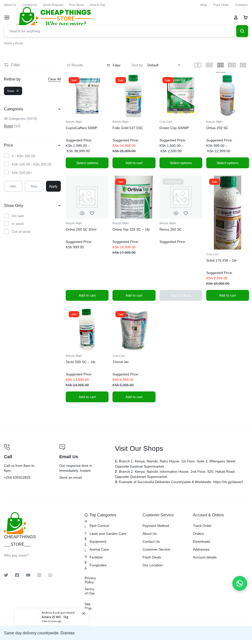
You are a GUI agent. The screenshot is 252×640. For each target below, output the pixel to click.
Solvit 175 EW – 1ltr (221, 260)
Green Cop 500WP (174, 128)
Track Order (221, 5)
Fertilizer (96, 557)
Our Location (152, 565)
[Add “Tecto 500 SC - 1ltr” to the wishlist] (92, 346)
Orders (198, 534)
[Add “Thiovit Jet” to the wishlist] (138, 346)
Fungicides (98, 565)
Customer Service (156, 549)
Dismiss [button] (68, 633)
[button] (69, 95)
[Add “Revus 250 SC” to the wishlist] (185, 213)
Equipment (98, 541)
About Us (10, 5)
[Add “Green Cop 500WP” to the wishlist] (185, 112)
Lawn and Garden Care (108, 534)
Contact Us (29, 5)
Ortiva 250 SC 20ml (81, 229)
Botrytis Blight (74, 121)
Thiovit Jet (120, 362)
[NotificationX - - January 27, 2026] (52, 613)
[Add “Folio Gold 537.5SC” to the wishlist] (138, 112)
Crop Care (165, 121)
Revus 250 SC (170, 229)
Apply (53, 186)
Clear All (54, 79)
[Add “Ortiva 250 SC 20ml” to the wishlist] (92, 213)
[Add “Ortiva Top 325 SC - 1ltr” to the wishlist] (138, 213)
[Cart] (245, 17)
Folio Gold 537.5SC (127, 128)
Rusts (10, 90)
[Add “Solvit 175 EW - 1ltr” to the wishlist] (232, 244)
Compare (241, 5)
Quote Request (53, 5)
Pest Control (99, 526)
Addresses (201, 549)
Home (8, 43)
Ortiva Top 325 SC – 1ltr (131, 229)
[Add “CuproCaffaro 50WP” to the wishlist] (92, 112)
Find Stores (76, 5)
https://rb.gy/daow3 (228, 482)
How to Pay (97, 5)
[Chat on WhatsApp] (239, 583)
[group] (87, 95)
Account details (205, 557)
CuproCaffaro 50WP (81, 128)
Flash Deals (151, 557)
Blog (204, 5)
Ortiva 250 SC (217, 128)
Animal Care (99, 549)
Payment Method (155, 526)
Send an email (83, 462)
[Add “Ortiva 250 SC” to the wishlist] (232, 112)
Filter (117, 65)
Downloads (201, 541)
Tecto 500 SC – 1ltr (80, 362)
